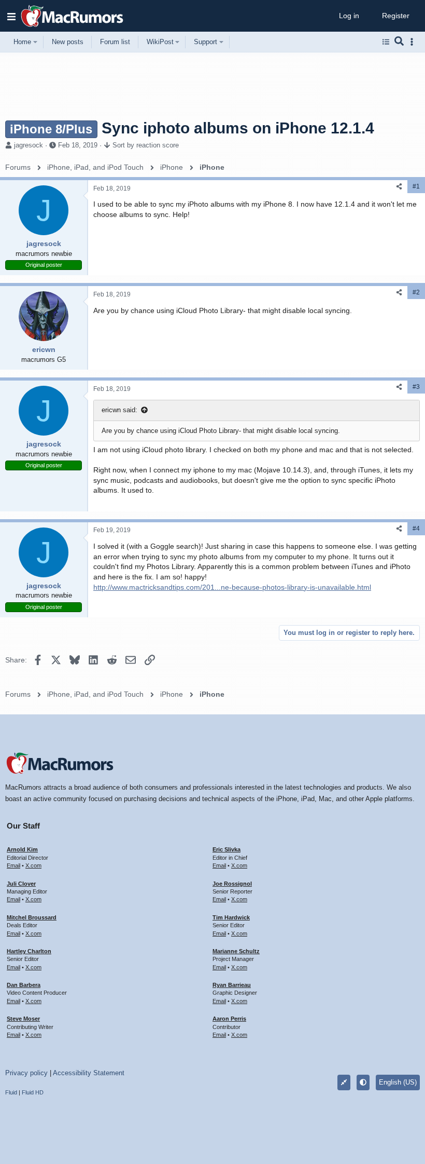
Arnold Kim (22, 849)
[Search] (399, 42)
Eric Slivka (226, 849)
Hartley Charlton (29, 951)
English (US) (398, 1082)
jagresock (28, 145)
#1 (416, 186)
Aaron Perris (229, 1019)
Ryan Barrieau (231, 985)
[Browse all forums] (385, 42)
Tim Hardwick (231, 917)
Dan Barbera (23, 985)
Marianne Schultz (236, 951)
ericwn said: (119, 410)
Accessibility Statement (88, 1073)
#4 (416, 528)
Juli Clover (21, 884)
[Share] (399, 186)
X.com (33, 865)
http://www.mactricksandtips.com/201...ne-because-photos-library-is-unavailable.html (232, 587)
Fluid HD (33, 1092)
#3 (416, 386)
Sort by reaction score (145, 145)
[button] (11, 16)
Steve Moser (23, 1019)
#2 (416, 292)
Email (13, 865)
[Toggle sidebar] (413, 42)
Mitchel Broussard (31, 917)
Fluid (11, 1092)
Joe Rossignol (232, 884)
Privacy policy (26, 1073)
